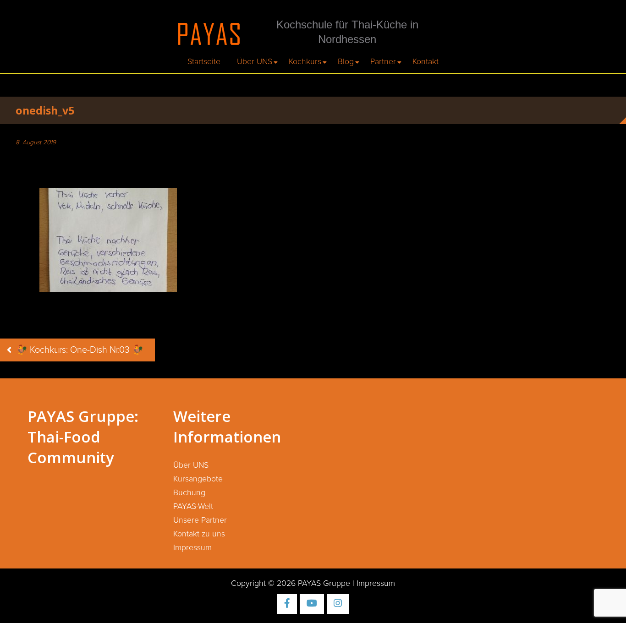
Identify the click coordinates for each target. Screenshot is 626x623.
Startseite (203, 62)
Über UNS (254, 62)
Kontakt (425, 62)
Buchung (189, 493)
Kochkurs (305, 62)
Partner (383, 62)
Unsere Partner (200, 520)
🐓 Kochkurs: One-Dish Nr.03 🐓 (79, 350)
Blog (346, 62)
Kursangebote (198, 479)
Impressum (192, 548)
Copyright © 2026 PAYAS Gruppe (290, 583)
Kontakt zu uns (199, 534)
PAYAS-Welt (193, 507)
